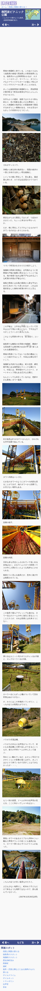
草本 (5, 987)
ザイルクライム (9, 975)
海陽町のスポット (10, 957)
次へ (34, 24)
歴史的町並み (8, 960)
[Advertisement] (20, 48)
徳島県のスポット (10, 954)
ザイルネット (8, 978)
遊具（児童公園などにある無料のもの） (19, 969)
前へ (7, 24)
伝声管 (5, 984)
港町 (5, 966)
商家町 (5, 963)
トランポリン (8, 981)
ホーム (4, 7)
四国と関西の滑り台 (17, 7)
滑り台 (5, 972)
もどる (20, 942)
